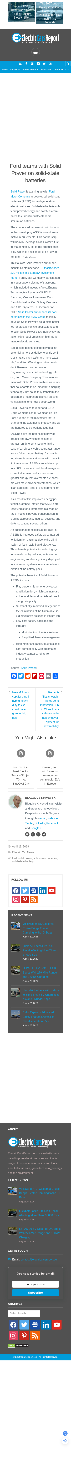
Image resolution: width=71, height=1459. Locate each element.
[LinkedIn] (38, 64)
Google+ (36, 828)
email (42, 818)
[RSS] (20, 64)
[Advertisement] (35, 120)
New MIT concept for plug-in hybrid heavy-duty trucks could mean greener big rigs (21, 705)
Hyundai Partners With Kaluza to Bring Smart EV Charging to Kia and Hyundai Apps (41, 994)
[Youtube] (50, 64)
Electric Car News (23, 852)
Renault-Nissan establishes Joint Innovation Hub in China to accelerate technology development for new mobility (49, 709)
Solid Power (18, 191)
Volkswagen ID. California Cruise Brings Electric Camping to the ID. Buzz (38, 928)
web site (53, 818)
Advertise (46, 70)
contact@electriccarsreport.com (40, 1259)
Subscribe (35, 1292)
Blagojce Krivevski (40, 797)
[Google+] (38, 834)
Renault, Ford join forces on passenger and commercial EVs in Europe (50, 775)
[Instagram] (32, 64)
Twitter (29, 823)
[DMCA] (18, 1346)
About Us (15, 70)
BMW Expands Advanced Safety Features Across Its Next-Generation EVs (38, 1016)
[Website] (27, 834)
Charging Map (61, 70)
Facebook (52, 823)
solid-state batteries (45, 858)
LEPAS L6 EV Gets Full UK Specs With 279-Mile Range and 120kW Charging (40, 972)
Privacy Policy (30, 70)
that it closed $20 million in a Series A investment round (35, 273)
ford (14, 858)
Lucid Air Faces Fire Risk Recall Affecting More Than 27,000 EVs (39, 950)
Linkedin (39, 823)
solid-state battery (23, 861)
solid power (25, 858)
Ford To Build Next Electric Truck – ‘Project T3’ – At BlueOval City (21, 775)
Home (5, 70)
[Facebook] (26, 64)
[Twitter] (44, 64)
